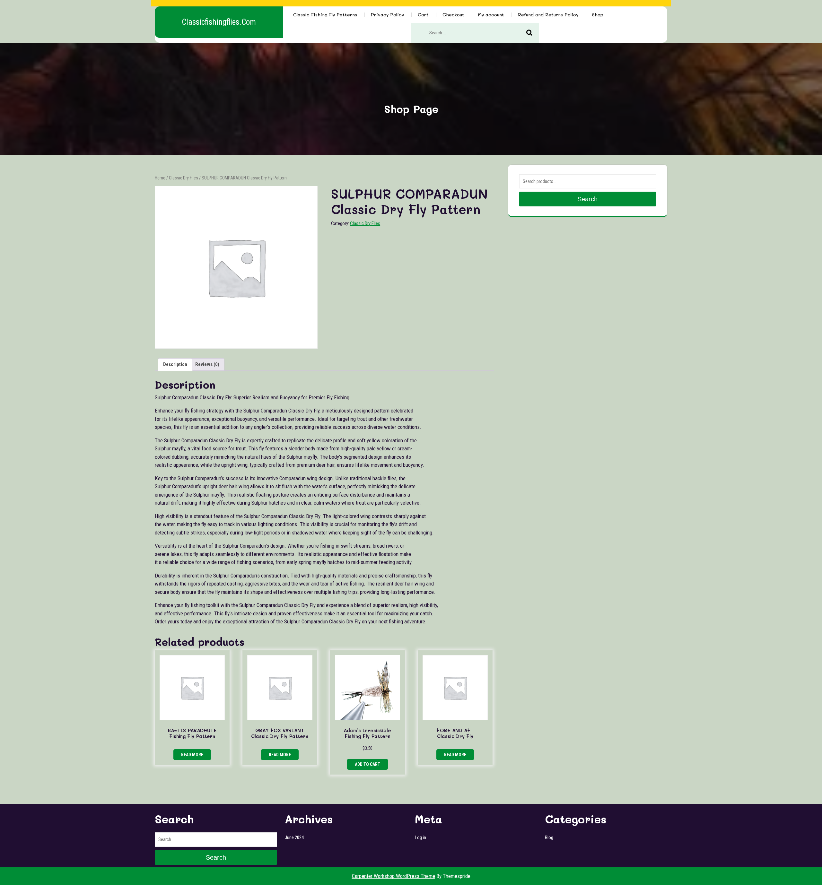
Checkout (453, 15)
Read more (192, 754)
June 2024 (294, 837)
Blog (549, 837)
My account (491, 15)
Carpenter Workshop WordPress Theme (393, 876)
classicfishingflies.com (219, 22)
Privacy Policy (387, 15)
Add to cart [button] (367, 764)
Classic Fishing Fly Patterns (325, 15)
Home (160, 177)
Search (532, 33)
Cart (423, 15)
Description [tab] (175, 364)
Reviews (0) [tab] (207, 364)
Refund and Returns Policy (548, 15)
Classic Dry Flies (183, 177)
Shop (597, 15)
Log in (420, 837)
